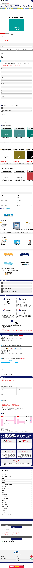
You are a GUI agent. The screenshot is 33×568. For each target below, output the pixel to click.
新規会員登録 (8, 208)
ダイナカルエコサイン (6, 200)
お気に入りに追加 (8, 49)
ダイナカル (4, 197)
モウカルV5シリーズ (21, 195)
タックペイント (21, 200)
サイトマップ (19, 554)
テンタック (20, 205)
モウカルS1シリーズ (6, 195)
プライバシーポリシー (3, 558)
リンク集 (18, 558)
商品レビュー (3, 56)
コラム (18, 560)
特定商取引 (2, 556)
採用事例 (2, 57)
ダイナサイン (21, 197)
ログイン (3, 208)
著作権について (19, 556)
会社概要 (2, 554)
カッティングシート (6, 205)
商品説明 (2, 53)
